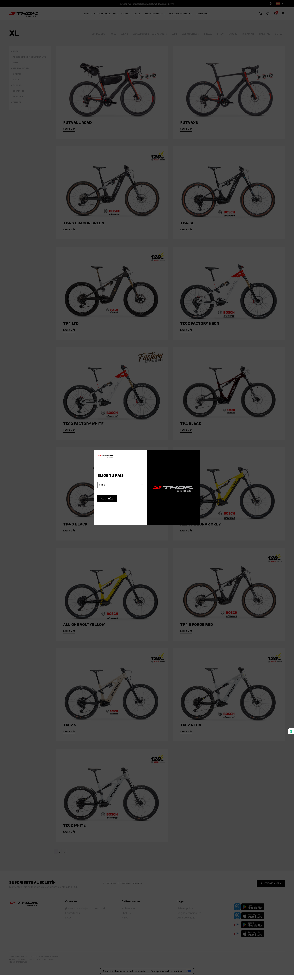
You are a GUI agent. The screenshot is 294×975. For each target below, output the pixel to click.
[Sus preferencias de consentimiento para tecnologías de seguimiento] (291, 731)
